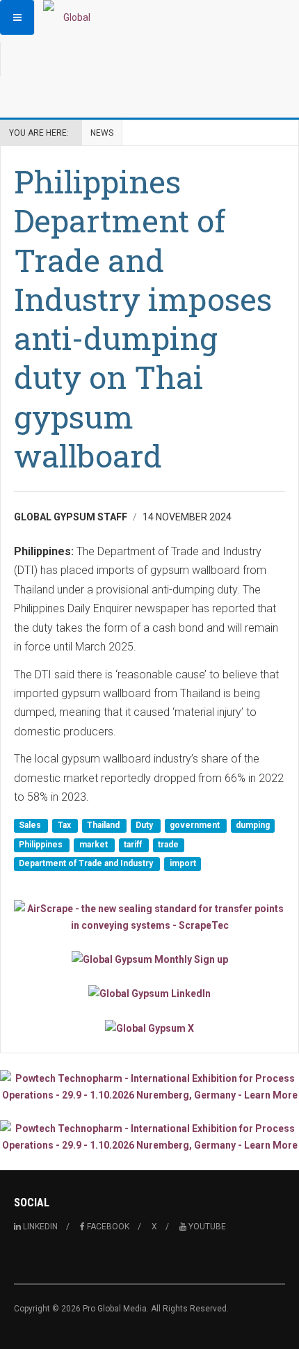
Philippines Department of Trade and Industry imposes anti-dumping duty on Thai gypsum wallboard (143, 318)
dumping (253, 825)
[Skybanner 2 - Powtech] (149, 1137)
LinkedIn (39, 1226)
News (101, 133)
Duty (145, 825)
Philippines (42, 844)
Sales (31, 825)
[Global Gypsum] (71, 17)
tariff (134, 844)
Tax (65, 825)
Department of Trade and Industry (87, 863)
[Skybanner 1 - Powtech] (149, 1086)
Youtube (206, 1226)
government (196, 825)
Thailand (104, 825)
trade (168, 844)
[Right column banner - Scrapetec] (149, 917)
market (94, 844)
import (183, 863)
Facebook (107, 1226)
